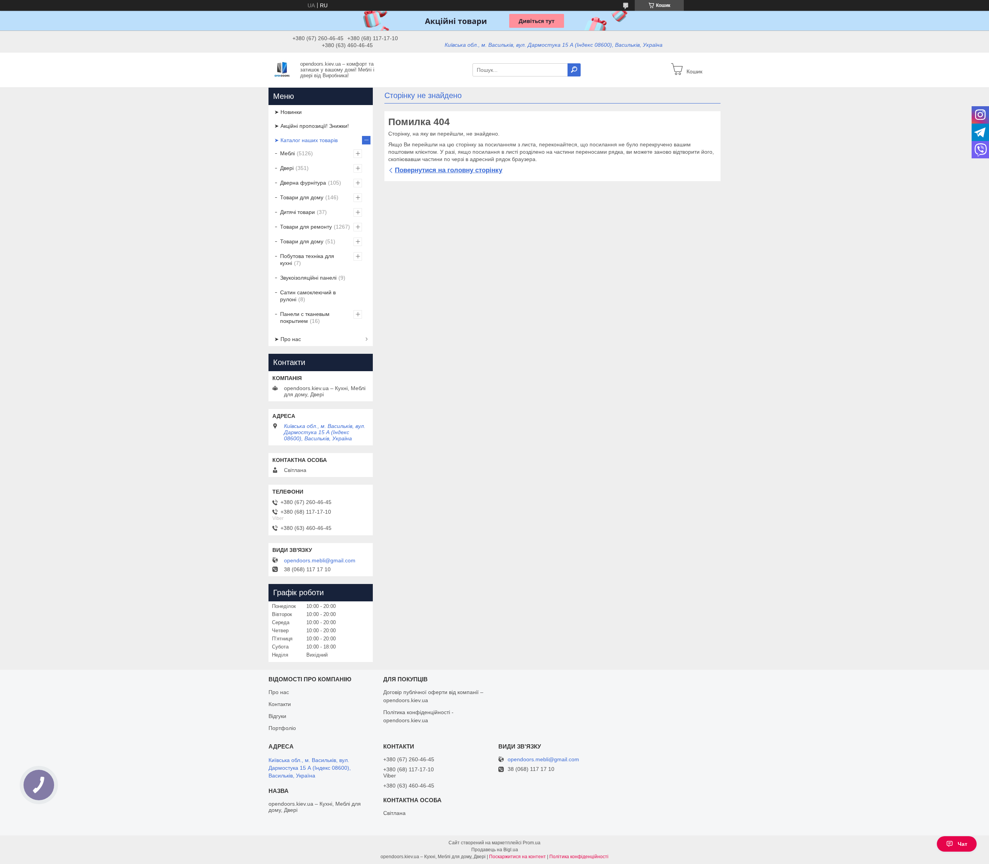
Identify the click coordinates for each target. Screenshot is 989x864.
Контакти (279, 704)
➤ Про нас (287, 339)
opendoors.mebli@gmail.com (319, 560)
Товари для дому (301, 197)
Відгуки (277, 716)
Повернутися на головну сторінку (448, 170)
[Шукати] (574, 69)
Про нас (278, 692)
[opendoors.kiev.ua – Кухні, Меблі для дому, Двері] (282, 69)
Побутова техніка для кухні (307, 259)
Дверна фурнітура (303, 183)
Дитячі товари (297, 212)
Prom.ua (531, 842)
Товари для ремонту (306, 227)
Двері (287, 168)
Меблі (287, 153)
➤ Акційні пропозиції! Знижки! (311, 126)
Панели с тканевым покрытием (305, 317)
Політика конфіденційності (578, 856)
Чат (962, 844)
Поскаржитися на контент (517, 856)
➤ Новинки (288, 112)
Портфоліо (282, 728)
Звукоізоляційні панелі (308, 278)
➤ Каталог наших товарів (306, 140)
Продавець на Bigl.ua (494, 849)
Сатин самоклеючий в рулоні (308, 295)
